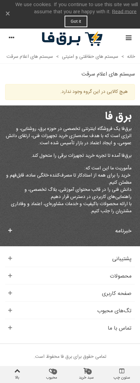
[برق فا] (70, 38)
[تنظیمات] (11, 38)
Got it (76, 21)
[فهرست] (128, 38)
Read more (124, 12)
